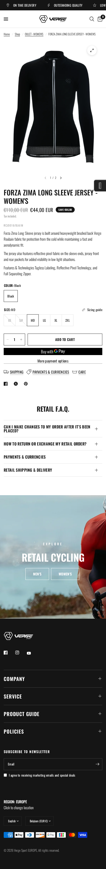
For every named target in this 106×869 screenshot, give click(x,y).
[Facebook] (9, 652)
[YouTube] (32, 653)
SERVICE (13, 696)
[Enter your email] (97, 764)
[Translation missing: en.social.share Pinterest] (27, 384)
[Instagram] (20, 652)
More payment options (53, 361)
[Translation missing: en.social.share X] (17, 384)
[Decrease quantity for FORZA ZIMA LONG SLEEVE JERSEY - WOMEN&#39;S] (7, 339)
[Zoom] (92, 50)
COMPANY (14, 678)
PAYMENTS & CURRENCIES (25, 457)
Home (7, 34)
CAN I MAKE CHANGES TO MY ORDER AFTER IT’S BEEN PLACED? (47, 429)
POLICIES (14, 731)
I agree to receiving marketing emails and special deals (42, 775)
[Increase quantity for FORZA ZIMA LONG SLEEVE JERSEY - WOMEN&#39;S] (21, 339)
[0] (99, 19)
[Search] (92, 19)
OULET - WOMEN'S (34, 34)
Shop (17, 34)
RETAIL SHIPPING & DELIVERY (28, 470)
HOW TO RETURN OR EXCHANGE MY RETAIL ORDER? (45, 444)
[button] (37, 574)
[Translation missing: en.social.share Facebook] (7, 384)
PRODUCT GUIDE (21, 714)
